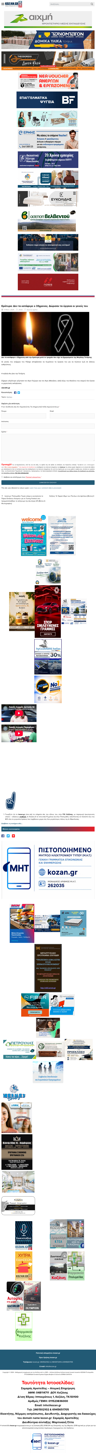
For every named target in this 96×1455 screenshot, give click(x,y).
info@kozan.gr (48, 1366)
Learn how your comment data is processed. (45, 488)
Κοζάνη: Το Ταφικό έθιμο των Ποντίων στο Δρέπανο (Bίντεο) (71, 496)
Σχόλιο (3, 432)
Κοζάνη (9, 397)
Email (52, 411)
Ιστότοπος (5, 421)
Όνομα (3, 411)
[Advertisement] (48, 770)
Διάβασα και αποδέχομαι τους (23, 477)
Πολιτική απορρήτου (11, 467)
